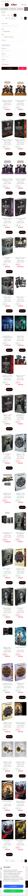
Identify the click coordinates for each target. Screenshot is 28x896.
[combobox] (14, 42)
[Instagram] (25, 885)
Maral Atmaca (7, 103)
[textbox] (14, 42)
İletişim (8, 1)
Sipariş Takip (3, 1)
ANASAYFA (20, 9)
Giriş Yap (23, 4)
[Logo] (14, 5)
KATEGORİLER (4, 9)
